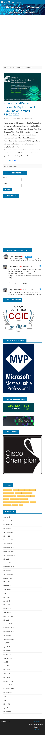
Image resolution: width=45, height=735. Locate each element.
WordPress (38, 730)
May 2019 (6, 669)
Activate (18, 492)
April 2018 (6, 708)
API (21, 505)
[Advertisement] (22, 38)
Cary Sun (8, 118)
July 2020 (6, 643)
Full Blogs (8, 166)
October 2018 (7, 692)
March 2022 (7, 605)
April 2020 (6, 647)
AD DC (6, 498)
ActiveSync (21, 495)
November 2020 (8, 631)
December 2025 (8, 521)
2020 (33, 489)
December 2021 (8, 616)
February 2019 (8, 681)
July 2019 (6, 662)
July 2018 (6, 696)
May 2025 (6, 536)
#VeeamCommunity (34, 275)
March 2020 (7, 650)
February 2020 (8, 654)
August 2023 (7, 578)
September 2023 (8, 574)
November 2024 (8, 551)
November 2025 (8, 524)
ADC (33, 495)
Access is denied (9, 492)
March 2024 (7, 559)
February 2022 (8, 608)
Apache (15, 505)
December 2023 (8, 566)
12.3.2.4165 (8, 489)
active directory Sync (10, 495)
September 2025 (8, 532)
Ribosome (37, 721)
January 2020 (7, 658)
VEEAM (15, 166)
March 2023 (7, 582)
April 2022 (6, 601)
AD (28, 495)
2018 (21, 489)
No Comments (30, 118)
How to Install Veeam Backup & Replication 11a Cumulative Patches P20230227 (20, 108)
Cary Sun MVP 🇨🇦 (15, 266)
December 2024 (8, 547)
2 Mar (33, 289)
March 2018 (7, 711)
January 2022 (7, 612)
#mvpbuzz (11, 275)
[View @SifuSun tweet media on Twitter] (10, 277)
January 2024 (7, 563)
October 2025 (7, 528)
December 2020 (8, 628)
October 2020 (7, 635)
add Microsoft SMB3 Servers (12, 501)
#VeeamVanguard (22, 275)
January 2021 (7, 624)
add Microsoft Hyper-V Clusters (19, 498)
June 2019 (6, 666)
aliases (33, 501)
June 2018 (6, 700)
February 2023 (8, 585)
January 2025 (7, 544)
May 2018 (6, 704)
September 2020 (8, 639)
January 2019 (7, 685)
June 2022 (6, 593)
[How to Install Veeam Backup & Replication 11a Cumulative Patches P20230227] (22, 87)
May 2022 (6, 597)
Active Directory (27, 492)
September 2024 (9, 555)
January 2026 (7, 517)
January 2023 (7, 589)
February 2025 (8, 540)
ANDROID (7, 505)
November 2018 (8, 689)
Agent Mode (25, 501)
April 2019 (6, 673)
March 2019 (7, 677)
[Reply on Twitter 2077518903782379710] (10, 283)
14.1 (15, 489)
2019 (27, 489)
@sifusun (26, 266)
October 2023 (7, 570)
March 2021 (7, 620)
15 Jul (32, 266)
